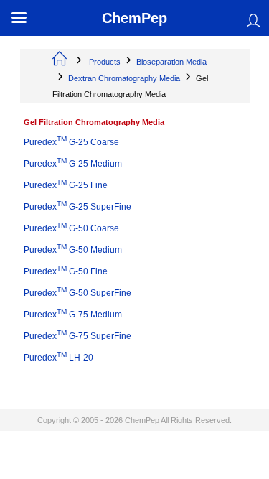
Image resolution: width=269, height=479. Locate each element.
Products (105, 61)
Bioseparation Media (171, 61)
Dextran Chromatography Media (124, 78)
